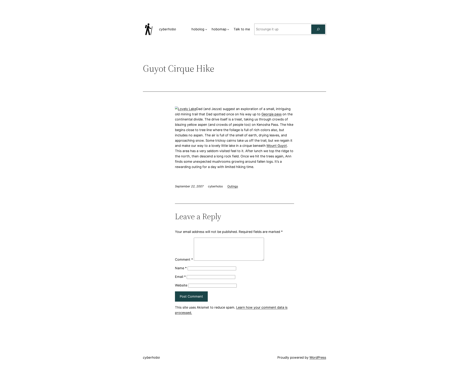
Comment (184, 259)
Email (180, 277)
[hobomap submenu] (228, 29)
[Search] (318, 29)
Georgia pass (271, 114)
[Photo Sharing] (185, 109)
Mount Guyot (277, 146)
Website (181, 285)
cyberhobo (167, 29)
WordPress (317, 357)
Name (181, 268)
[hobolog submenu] (206, 29)
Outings (232, 186)
